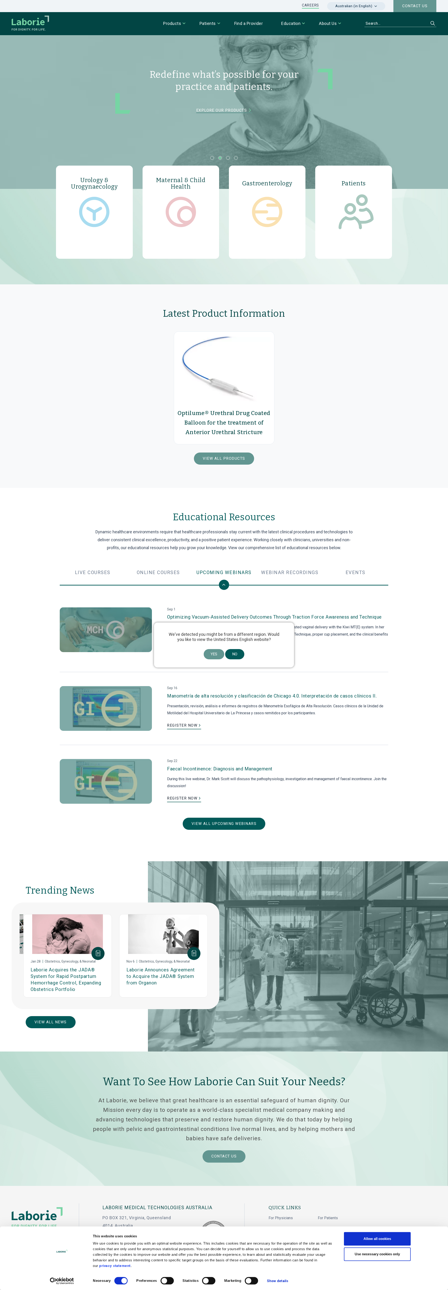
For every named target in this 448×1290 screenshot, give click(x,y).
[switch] (167, 1280)
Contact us (414, 6)
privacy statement (115, 1266)
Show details (277, 1281)
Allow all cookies (377, 1239)
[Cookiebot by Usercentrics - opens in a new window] (62, 1280)
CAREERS (310, 5)
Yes (214, 654)
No (234, 654)
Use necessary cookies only (377, 1254)
